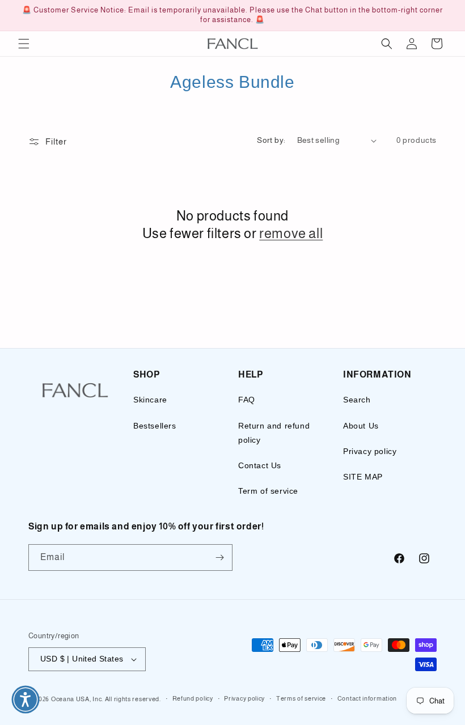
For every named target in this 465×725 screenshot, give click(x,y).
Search (357, 399)
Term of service (268, 490)
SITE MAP (363, 476)
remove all (291, 233)
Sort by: (271, 140)
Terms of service (301, 698)
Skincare (150, 399)
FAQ (246, 399)
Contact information (367, 698)
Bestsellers (154, 425)
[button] (23, 43)
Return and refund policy (274, 432)
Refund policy (192, 698)
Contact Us (259, 465)
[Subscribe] (219, 557)
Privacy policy (369, 451)
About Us (361, 425)
